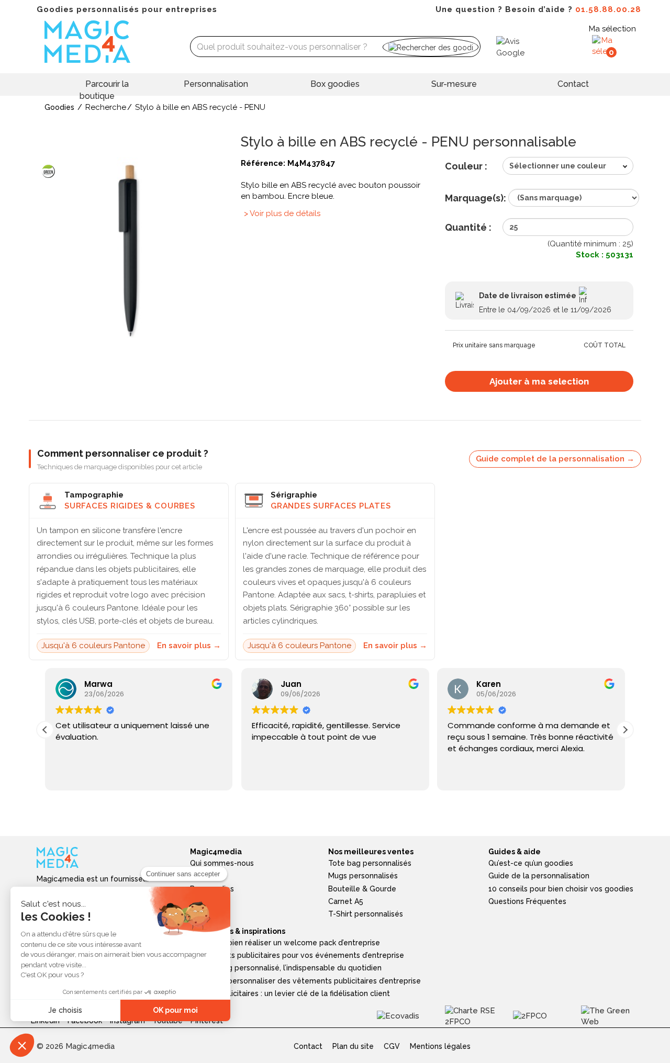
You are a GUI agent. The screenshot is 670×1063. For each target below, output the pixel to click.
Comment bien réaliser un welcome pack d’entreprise (285, 942)
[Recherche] (430, 47)
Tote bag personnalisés (369, 863)
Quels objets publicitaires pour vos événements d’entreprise (297, 955)
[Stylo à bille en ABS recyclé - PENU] (131, 250)
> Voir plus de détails (282, 213)
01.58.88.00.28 (608, 9)
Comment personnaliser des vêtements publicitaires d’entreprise (305, 981)
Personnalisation (216, 84)
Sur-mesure (454, 84)
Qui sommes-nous (222, 863)
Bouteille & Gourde (362, 889)
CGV (392, 1046)
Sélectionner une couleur (557, 166)
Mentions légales (440, 1046)
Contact (573, 84)
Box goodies (335, 84)
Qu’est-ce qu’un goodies (530, 863)
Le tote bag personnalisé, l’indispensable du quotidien (286, 968)
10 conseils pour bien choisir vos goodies (560, 889)
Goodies (59, 107)
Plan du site (353, 1046)
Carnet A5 (345, 901)
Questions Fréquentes (527, 901)
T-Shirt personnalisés (365, 914)
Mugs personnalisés (363, 876)
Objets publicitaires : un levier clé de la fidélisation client (290, 993)
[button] (625, 730)
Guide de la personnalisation (538, 876)
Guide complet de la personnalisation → (555, 458)
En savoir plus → (189, 645)
